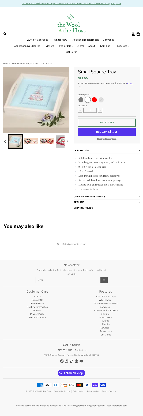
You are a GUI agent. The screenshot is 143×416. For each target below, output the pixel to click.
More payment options (106, 139)
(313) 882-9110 (64, 350)
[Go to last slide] (5, 141)
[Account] (133, 34)
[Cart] (138, 34)
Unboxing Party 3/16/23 (21, 64)
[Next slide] (67, 141)
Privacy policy (93, 391)
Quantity (82, 106)
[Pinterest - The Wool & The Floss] (76, 361)
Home (5, 64)
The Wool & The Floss (42, 391)
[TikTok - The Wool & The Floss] (71, 361)
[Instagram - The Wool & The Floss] (67, 361)
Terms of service (109, 391)
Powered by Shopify (62, 391)
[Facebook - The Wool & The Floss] (62, 361)
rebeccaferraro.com (117, 405)
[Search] (5, 34)
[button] (15, 141)
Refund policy (79, 391)
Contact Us (80, 350)
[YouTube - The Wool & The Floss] (81, 361)
